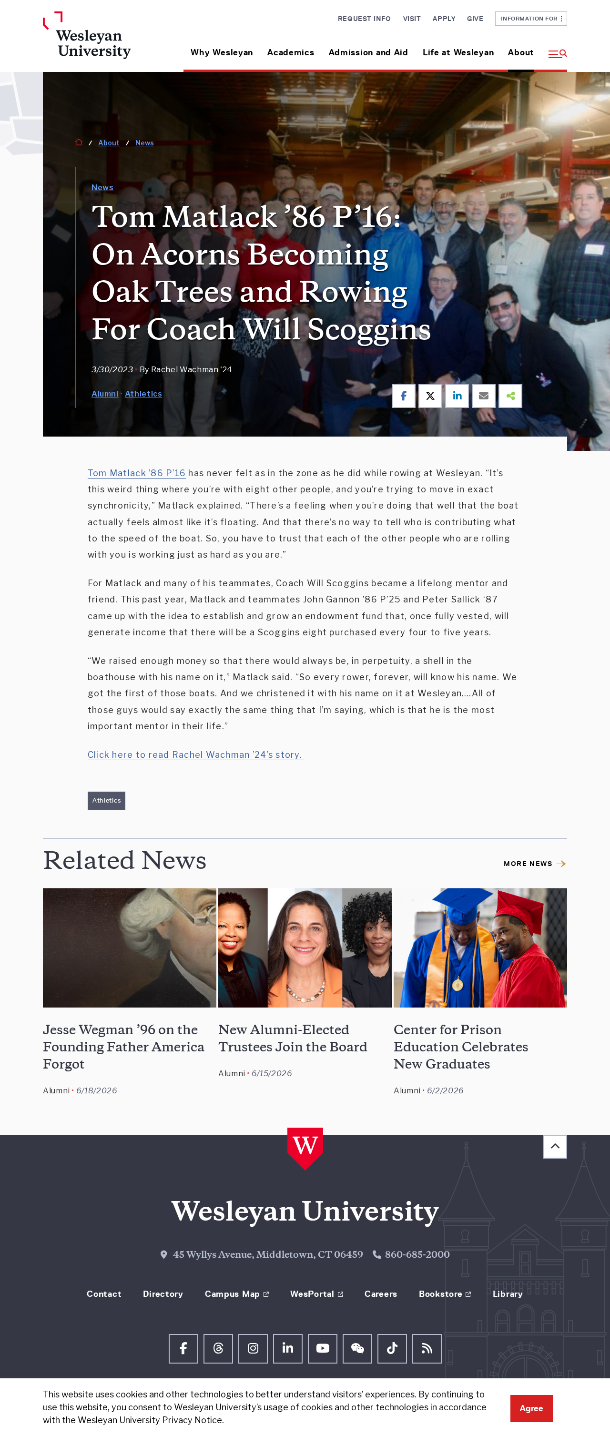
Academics (290, 52)
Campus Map (232, 1294)
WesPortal (312, 1294)
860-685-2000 (417, 1256)
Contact (104, 1294)
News (144, 143)
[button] (554, 49)
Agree (531, 1408)
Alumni (105, 393)
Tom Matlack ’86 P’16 (137, 473)
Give (475, 18)
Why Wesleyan (222, 52)
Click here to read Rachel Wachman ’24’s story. (196, 755)
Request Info (364, 18)
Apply (444, 18)
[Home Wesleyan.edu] (103, 41)
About (521, 52)
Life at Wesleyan (458, 52)
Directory (163, 1294)
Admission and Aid (368, 52)
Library (508, 1294)
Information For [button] (530, 18)
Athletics (144, 393)
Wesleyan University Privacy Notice (150, 1420)
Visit (412, 18)
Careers (381, 1294)
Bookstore (440, 1294)
